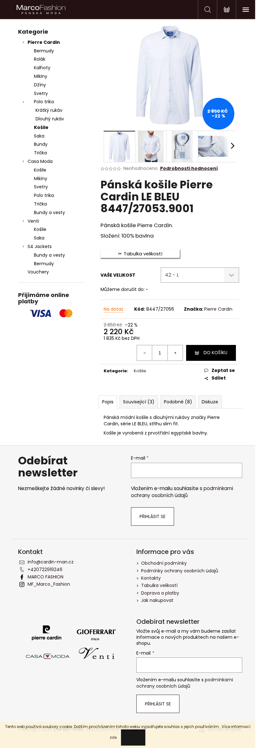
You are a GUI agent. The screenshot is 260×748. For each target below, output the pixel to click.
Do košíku (215, 352)
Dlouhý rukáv (50, 119)
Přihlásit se (153, 516)
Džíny (40, 85)
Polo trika (44, 101)
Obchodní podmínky (164, 563)
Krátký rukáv (49, 110)
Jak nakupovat (157, 600)
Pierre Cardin (44, 42)
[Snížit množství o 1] (144, 353)
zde (113, 737)
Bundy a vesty (49, 212)
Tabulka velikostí (159, 585)
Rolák (39, 59)
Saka (39, 136)
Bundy (41, 144)
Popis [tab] (108, 402)
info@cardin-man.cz (51, 562)
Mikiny (40, 76)
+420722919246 (45, 569)
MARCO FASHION (45, 577)
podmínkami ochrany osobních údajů (182, 492)
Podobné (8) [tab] (178, 402)
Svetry (41, 93)
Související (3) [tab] (138, 402)
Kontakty (151, 578)
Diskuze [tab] (210, 402)
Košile (41, 127)
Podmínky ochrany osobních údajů (179, 571)
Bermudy (44, 51)
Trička (40, 153)
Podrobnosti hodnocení (189, 168)
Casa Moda (40, 161)
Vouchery (38, 272)
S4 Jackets (40, 246)
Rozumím (133, 737)
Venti (33, 221)
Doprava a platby (160, 593)
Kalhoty (42, 67)
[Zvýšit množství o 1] (175, 353)
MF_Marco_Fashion (49, 584)
